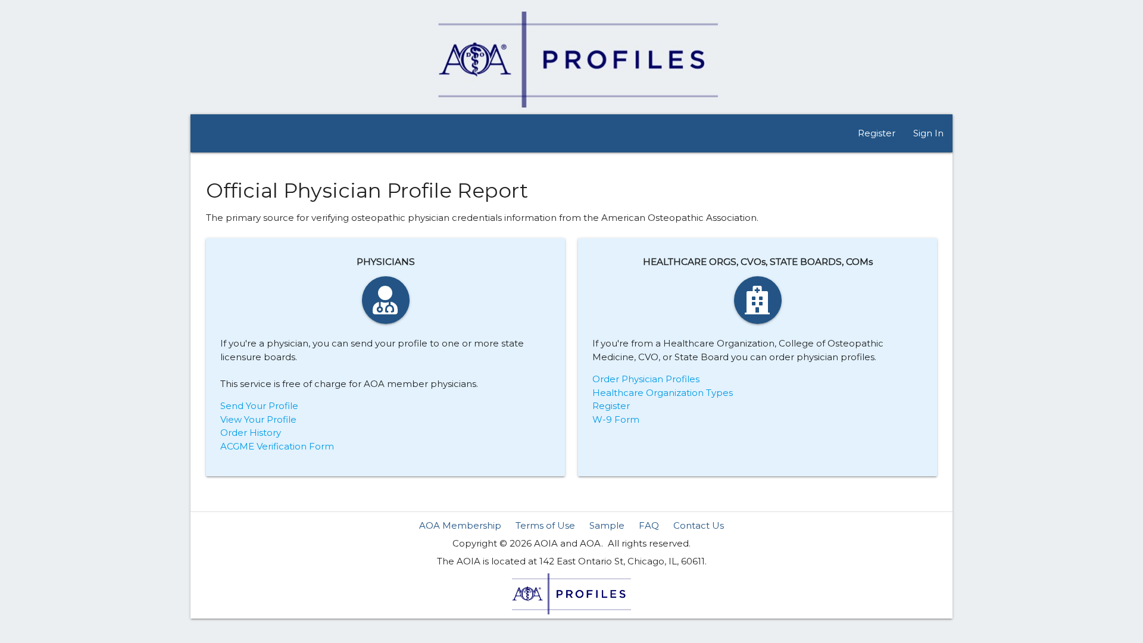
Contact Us (698, 525)
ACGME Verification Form (277, 446)
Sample (606, 525)
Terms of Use (545, 525)
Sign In (928, 133)
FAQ (649, 525)
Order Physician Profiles (645, 379)
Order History (250, 432)
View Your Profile (258, 419)
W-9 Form (615, 419)
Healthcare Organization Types (662, 392)
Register (876, 133)
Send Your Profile (259, 405)
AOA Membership (460, 525)
